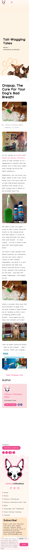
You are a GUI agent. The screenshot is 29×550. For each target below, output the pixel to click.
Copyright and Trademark (14, 508)
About (6, 495)
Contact (7, 515)
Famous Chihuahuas (11, 499)
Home (6, 492)
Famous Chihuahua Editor (14, 125)
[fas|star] (10, 488)
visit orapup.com (14, 375)
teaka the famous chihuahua (13, 158)
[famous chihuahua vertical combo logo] (3, 2)
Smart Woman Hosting (12, 512)
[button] (17, 2)
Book (6, 505)
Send (21, 538)
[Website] (21, 404)
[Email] (19, 404)
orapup (19, 155)
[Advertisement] (14, 426)
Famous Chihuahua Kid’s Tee (15, 502)
